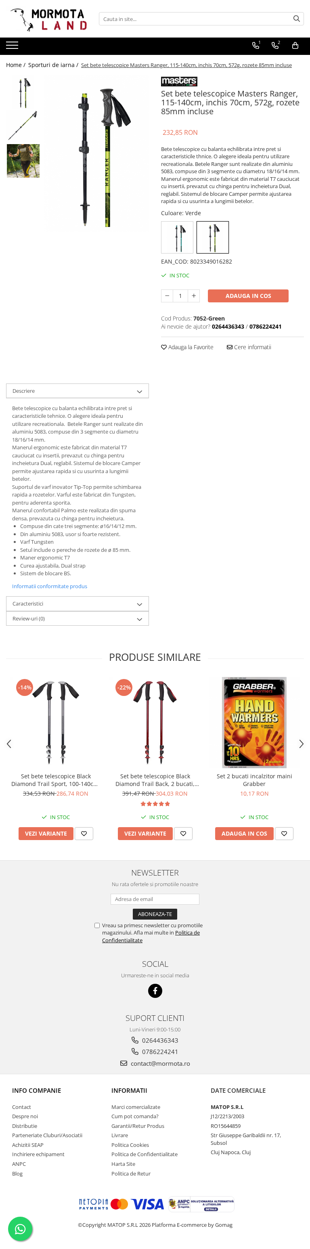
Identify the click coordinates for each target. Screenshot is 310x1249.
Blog (17, 1173)
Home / (16, 65)
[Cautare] (296, 18)
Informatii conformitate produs (49, 586)
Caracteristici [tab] (28, 603)
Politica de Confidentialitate (144, 1154)
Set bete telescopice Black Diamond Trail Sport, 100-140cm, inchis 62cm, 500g (55, 780)
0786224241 (159, 1052)
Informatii (129, 1090)
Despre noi (25, 1116)
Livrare (119, 1135)
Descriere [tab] (24, 390)
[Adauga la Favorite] (84, 833)
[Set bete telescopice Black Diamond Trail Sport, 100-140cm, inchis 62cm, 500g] (55, 722)
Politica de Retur (131, 1173)
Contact (21, 1107)
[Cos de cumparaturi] (295, 46)
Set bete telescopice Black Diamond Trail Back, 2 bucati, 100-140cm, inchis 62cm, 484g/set (155, 780)
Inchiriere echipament (38, 1154)
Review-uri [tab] (29, 618)
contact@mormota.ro (159, 1063)
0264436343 (159, 1040)
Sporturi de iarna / (54, 65)
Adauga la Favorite (190, 347)
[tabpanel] (96, 153)
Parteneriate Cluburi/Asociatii (47, 1135)
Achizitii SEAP (28, 1144)
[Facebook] (155, 991)
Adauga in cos (248, 296)
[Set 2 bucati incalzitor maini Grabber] (254, 722)
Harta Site (123, 1163)
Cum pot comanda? (135, 1116)
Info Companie (36, 1090)
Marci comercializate (135, 1107)
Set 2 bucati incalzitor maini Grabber (254, 780)
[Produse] (13, 48)
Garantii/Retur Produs (137, 1126)
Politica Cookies (130, 1144)
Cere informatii (251, 347)
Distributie (24, 1126)
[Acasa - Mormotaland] (46, 18)
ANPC (19, 1163)
